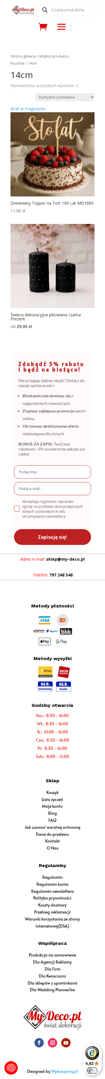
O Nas (52, 848)
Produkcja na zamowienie (52, 955)
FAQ (52, 820)
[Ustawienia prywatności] (11, 1068)
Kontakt (52, 841)
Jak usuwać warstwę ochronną (52, 827)
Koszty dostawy (52, 905)
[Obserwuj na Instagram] (52, 1042)
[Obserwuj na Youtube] (66, 1042)
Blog (52, 813)
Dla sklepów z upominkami (52, 983)
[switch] (92, 1070)
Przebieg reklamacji (52, 912)
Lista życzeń (52, 799)
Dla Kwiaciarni (52, 976)
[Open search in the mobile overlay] (69, 10)
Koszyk (52, 792)
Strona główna (23, 56)
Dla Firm (52, 969)
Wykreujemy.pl (64, 1071)
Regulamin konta (52, 884)
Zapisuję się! (52, 537)
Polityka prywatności (52, 898)
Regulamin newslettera (52, 891)
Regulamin (52, 877)
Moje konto (52, 806)
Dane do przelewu (52, 834)
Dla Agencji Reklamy (52, 962)
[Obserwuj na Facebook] (39, 1042)
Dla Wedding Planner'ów (52, 989)
